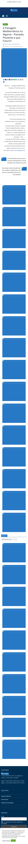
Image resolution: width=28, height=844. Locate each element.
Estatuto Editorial (6, 796)
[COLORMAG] (5, 773)
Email (2, 816)
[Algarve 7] (3, 16)
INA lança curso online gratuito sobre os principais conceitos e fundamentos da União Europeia (11, 171)
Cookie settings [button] (6, 840)
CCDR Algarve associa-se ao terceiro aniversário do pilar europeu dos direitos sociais (16, 161)
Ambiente (5, 24)
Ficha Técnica (4, 799)
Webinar (21, 46)
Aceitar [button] (13, 840)
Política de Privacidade (7, 803)
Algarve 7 (18, 44)
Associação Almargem (14, 46)
